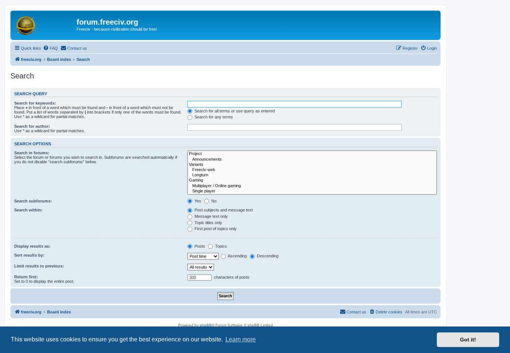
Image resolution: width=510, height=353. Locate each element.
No (213, 201)
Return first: (26, 277)
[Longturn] (312, 175)
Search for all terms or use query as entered (234, 111)
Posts (199, 246)
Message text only (210, 216)
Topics (220, 246)
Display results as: (32, 246)
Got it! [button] (468, 340)
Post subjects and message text (223, 210)
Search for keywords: (35, 103)
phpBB (206, 325)
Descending (267, 256)
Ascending (237, 256)
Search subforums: (33, 201)
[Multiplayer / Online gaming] (312, 186)
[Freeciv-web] (312, 170)
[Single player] (312, 191)
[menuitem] (50, 48)
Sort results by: (29, 255)
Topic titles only (207, 222)
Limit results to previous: (39, 266)
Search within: (28, 210)
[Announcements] (312, 159)
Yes (197, 201)
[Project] (312, 154)
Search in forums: (31, 153)
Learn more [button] (241, 339)
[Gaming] (312, 180)
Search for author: (32, 126)
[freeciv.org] (44, 24)
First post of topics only (215, 228)
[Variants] (312, 164)
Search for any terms (213, 117)
